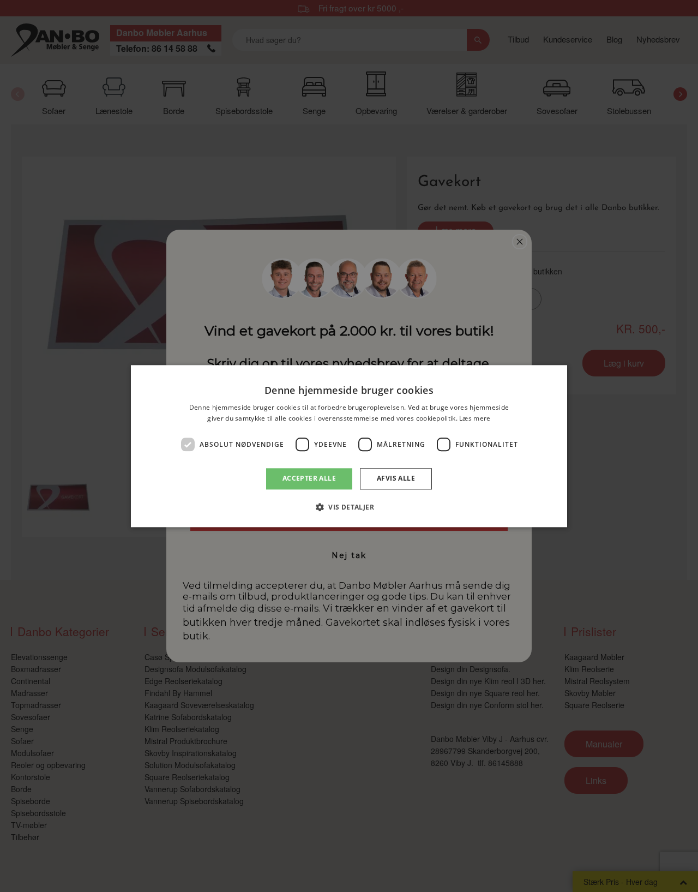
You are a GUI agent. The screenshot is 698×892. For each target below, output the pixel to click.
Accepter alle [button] (309, 478)
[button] (349, 506)
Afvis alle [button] (396, 478)
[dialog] (349, 446)
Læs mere (474, 418)
